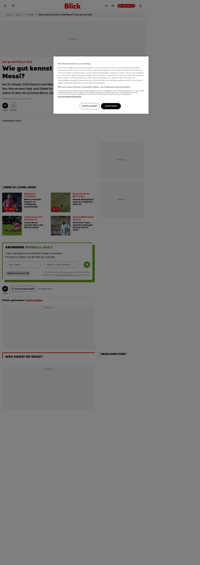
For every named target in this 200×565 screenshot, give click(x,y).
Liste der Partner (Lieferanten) (70, 97)
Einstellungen (89, 106)
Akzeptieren (111, 106)
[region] (101, 85)
